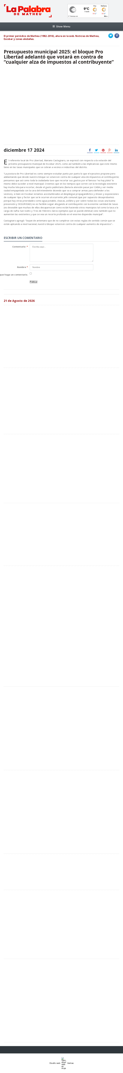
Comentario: (20, 246)
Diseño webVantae (62, 1063)
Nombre (22, 267)
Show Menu (63, 26)
